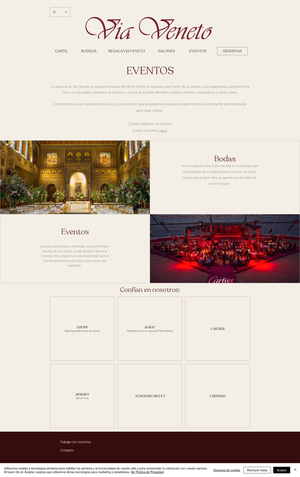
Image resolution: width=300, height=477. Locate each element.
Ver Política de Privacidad (147, 472)
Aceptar (282, 470)
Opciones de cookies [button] (226, 470)
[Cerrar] (295, 470)
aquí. (163, 130)
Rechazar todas (257, 470)
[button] (82, 329)
